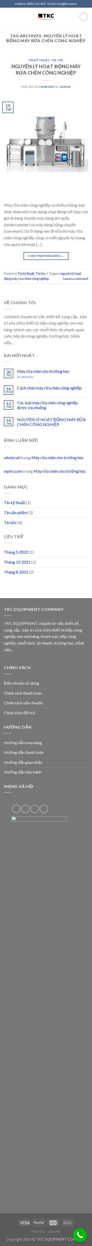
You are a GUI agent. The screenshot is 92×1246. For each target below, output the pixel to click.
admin (65, 86)
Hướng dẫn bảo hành (22, 771)
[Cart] (83, 17)
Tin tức (57, 60)
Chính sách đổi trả (19, 712)
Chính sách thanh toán (23, 693)
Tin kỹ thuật (39, 60)
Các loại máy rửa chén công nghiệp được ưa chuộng (47, 405)
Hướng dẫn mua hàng (23, 742)
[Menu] (7, 16)
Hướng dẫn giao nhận (23, 762)
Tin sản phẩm (15, 512)
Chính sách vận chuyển (23, 702)
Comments (25, 376)
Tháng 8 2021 (16, 571)
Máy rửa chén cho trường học (43, 371)
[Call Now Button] (80, 1235)
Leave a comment (75, 279)
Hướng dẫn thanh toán (24, 752)
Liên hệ (54, 1231)
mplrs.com (13, 471)
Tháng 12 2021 (17, 562)
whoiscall (12, 457)
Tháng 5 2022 (16, 552)
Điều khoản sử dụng (21, 683)
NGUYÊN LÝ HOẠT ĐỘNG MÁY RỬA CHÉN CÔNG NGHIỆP (46, 69)
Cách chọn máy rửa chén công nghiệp (49, 387)
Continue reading (46, 256)
